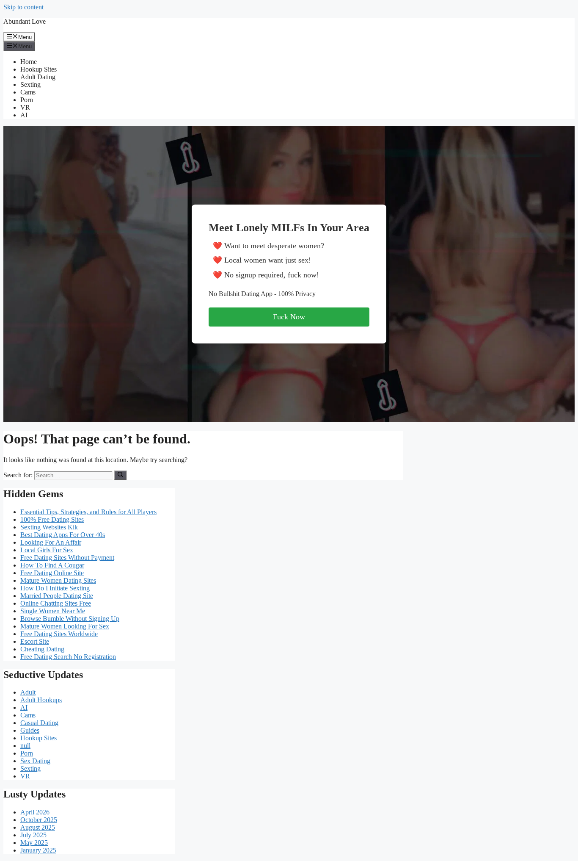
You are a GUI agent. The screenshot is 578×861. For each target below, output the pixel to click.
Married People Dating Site (56, 595)
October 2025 (38, 819)
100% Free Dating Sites (52, 519)
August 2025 (37, 827)
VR (25, 107)
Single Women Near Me (52, 611)
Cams (28, 92)
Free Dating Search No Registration (68, 656)
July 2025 (33, 835)
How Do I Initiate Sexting (55, 588)
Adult (28, 692)
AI (24, 115)
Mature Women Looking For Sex (64, 626)
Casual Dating (39, 722)
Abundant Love (24, 21)
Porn (26, 99)
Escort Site (34, 641)
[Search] (120, 475)
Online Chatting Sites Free (55, 603)
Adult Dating (37, 76)
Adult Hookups (41, 699)
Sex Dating (35, 760)
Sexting (30, 84)
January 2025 (38, 850)
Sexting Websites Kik (49, 527)
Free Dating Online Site (52, 572)
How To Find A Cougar (52, 565)
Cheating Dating (42, 649)
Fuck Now (289, 317)
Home (28, 61)
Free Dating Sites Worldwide (59, 633)
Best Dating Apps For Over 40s (62, 534)
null (25, 745)
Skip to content (23, 7)
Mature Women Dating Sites (58, 580)
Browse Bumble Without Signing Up (69, 618)
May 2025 (34, 842)
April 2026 (35, 812)
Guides (29, 730)
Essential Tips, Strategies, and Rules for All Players (88, 511)
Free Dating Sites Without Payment (67, 557)
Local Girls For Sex (46, 550)
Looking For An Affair (50, 542)
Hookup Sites (38, 69)
